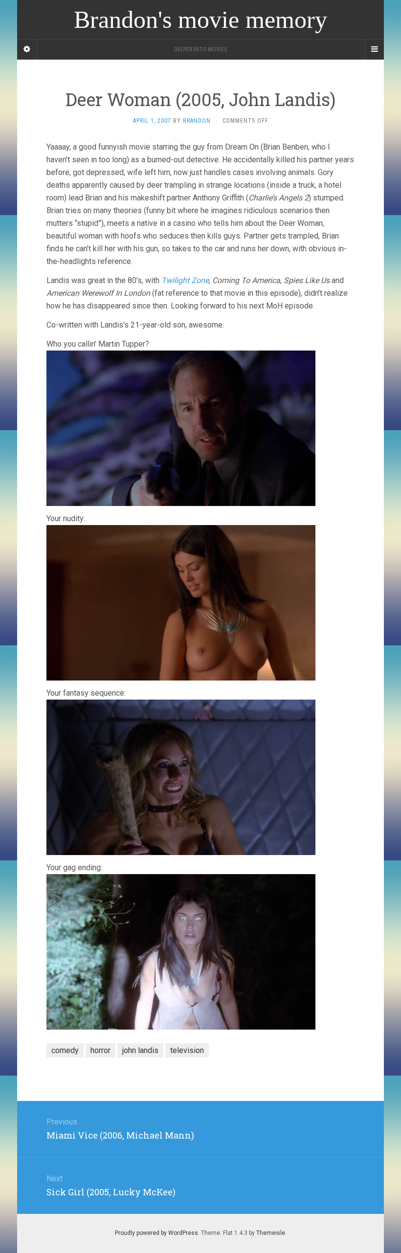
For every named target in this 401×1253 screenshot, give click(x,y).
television (187, 1050)
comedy (65, 1050)
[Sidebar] (27, 49)
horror (100, 1050)
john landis (140, 1050)
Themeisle (270, 1233)
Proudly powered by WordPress (156, 1233)
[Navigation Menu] (374, 49)
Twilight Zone (185, 280)
